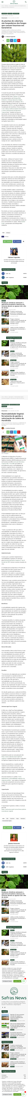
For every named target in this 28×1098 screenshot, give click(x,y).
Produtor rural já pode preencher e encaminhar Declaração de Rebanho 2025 (18, 313)
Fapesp (15, 96)
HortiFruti (16, 13)
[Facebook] (11, 40)
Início (3, 5)
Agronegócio (4, 323)
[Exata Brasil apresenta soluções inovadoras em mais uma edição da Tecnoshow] (5, 1035)
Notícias (10, 13)
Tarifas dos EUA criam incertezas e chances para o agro (17, 383)
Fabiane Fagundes (10, 36)
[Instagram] (5, 1007)
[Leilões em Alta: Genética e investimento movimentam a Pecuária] (5, 330)
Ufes (12, 121)
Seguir (24, 277)
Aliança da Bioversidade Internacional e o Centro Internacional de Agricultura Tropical (14, 110)
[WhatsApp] (8, 40)
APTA (10, 105)
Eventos (12, 1029)
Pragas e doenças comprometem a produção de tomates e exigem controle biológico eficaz (18, 321)
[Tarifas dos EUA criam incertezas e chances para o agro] (5, 382)
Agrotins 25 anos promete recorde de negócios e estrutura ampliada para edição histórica (17, 1017)
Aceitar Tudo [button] (17, 1094)
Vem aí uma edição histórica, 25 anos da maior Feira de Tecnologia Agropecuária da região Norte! (17, 1026)
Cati (3, 108)
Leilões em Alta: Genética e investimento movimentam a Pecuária (17, 329)
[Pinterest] (18, 40)
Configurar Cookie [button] (7, 1094)
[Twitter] (15, 40)
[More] (23, 241)
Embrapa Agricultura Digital (15, 100)
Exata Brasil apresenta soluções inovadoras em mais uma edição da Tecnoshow (18, 1034)
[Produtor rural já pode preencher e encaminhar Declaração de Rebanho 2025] (5, 314)
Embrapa (8, 232)
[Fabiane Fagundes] (3, 36)
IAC (22, 101)
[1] (23, 1094)
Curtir (24, 273)
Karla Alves (4, 309)
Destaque (6, 5)
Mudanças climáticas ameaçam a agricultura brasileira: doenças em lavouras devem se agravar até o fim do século (14, 305)
